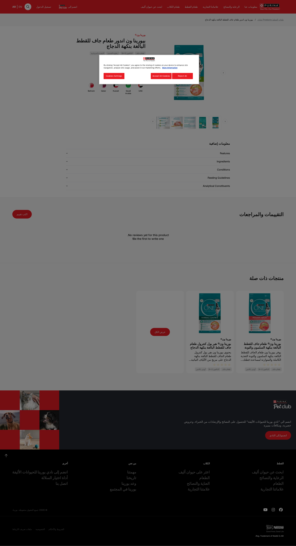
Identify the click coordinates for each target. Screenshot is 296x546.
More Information (169, 68)
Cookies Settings (114, 76)
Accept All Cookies (161, 76)
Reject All (182, 76)
